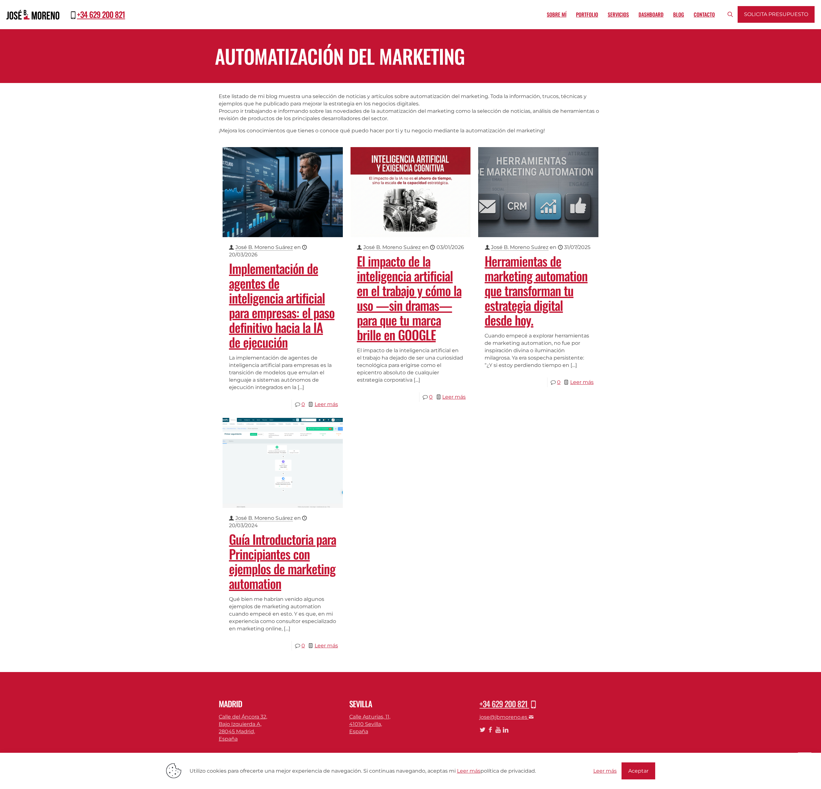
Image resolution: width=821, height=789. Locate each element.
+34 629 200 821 (101, 14)
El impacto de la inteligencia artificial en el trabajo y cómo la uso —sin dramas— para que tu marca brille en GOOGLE (409, 297)
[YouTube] (498, 730)
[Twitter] (482, 730)
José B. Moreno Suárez (264, 247)
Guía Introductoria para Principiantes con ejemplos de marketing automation (282, 561)
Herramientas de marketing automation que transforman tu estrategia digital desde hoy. (536, 290)
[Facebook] (490, 730)
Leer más (326, 404)
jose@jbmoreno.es (504, 717)
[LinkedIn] (506, 730)
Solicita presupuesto (776, 14)
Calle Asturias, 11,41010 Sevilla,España (369, 724)
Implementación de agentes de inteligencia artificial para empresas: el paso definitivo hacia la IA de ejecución (281, 305)
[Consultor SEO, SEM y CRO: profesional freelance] (32, 14)
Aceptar (638, 771)
